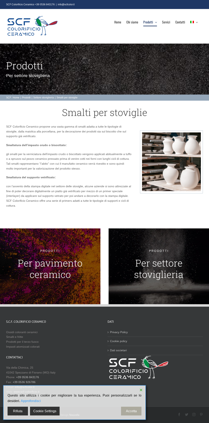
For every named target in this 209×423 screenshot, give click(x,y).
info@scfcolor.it (66, 4)
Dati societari (118, 350)
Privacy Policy (119, 332)
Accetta (131, 411)
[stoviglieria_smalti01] (171, 133)
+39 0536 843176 (27, 377)
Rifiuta (17, 411)
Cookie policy (118, 341)
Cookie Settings (44, 411)
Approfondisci (31, 401)
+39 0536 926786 (24, 382)
